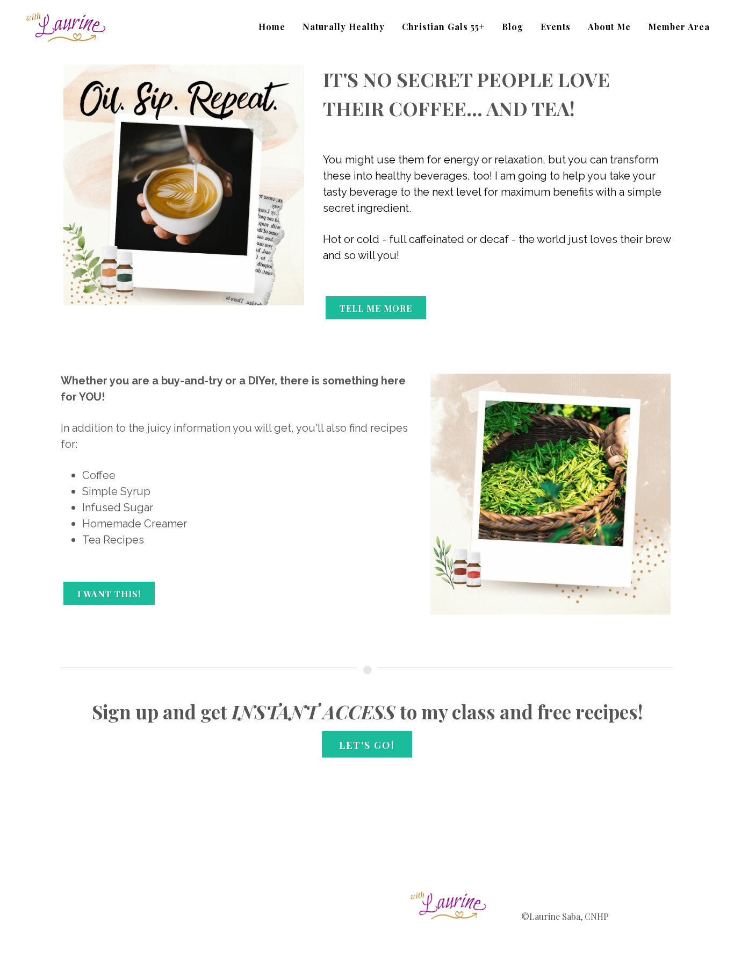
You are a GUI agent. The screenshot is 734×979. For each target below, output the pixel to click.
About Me (609, 26)
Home (271, 26)
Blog (512, 26)
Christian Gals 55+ (443, 26)
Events (556, 26)
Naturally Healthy (344, 26)
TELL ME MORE (376, 308)
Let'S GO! (367, 745)
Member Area (679, 26)
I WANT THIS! (109, 593)
